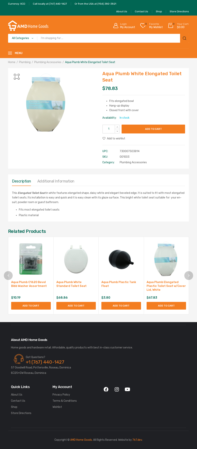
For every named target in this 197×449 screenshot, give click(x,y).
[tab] (21, 182)
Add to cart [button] (31, 305)
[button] (17, 77)
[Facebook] (106, 389)
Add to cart (153, 128)
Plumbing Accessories (47, 62)
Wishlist (57, 407)
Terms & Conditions (65, 400)
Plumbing (25, 62)
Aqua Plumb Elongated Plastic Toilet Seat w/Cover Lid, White (166, 286)
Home (11, 62)
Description (21, 181)
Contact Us (18, 400)
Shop (14, 407)
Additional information (55, 181)
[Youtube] (127, 389)
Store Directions (21, 413)
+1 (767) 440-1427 (45, 362)
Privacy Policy (61, 394)
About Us (16, 394)
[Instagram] (117, 389)
